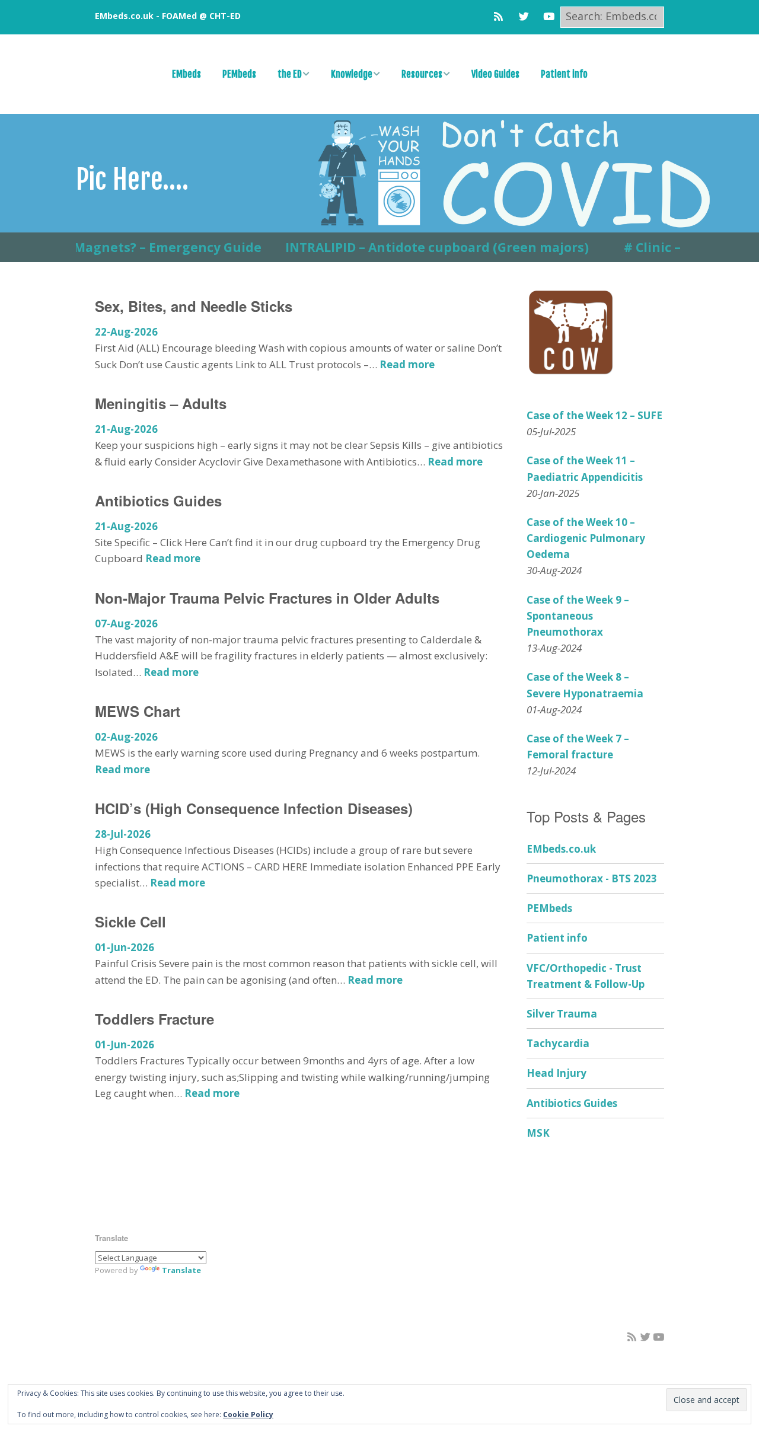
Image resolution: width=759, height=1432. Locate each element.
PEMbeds (239, 74)
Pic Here (119, 179)
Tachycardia (558, 1043)
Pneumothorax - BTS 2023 (592, 878)
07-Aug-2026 (126, 623)
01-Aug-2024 (554, 709)
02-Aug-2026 (126, 737)
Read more (407, 364)
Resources (421, 74)
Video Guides (495, 74)
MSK (538, 1133)
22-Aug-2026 (126, 332)
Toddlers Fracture (154, 1019)
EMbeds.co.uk (561, 849)
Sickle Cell (130, 921)
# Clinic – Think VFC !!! (670, 247)
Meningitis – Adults (161, 403)
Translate (181, 1270)
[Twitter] (524, 16)
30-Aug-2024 (554, 570)
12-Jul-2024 (551, 770)
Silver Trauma (562, 1013)
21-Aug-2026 (126, 429)
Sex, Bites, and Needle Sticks (193, 306)
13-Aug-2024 (554, 648)
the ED (290, 74)
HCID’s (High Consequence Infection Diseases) (254, 808)
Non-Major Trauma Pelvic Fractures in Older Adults (267, 598)
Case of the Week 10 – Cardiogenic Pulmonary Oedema (586, 538)
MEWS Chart (137, 711)
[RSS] (501, 16)
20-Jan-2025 (553, 493)
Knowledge (351, 74)
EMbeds (186, 74)
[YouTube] (548, 16)
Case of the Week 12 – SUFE (594, 415)
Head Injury (556, 1073)
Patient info (564, 74)
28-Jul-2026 (123, 834)
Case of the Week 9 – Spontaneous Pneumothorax (578, 616)
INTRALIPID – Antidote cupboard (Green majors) (415, 247)
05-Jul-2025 (551, 431)
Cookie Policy (248, 1414)
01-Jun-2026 (124, 947)
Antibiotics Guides (158, 500)
